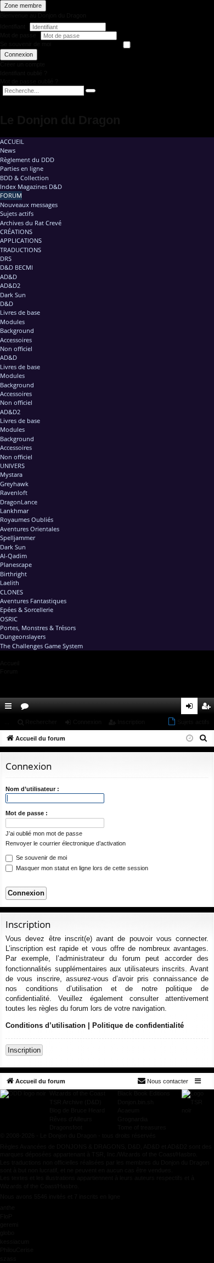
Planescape (16, 564)
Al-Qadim (13, 556)
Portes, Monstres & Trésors (38, 628)
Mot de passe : (26, 813)
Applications (21, 240)
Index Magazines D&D (31, 186)
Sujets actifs (16, 213)
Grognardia (132, 1119)
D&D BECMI (16, 267)
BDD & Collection (24, 178)
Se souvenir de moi (25, 44)
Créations (16, 231)
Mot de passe (19, 35)
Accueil (12, 141)
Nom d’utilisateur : (32, 789)
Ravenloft (13, 492)
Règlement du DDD (27, 159)
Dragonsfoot (65, 1127)
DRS (6, 258)
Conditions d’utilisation (45, 1025)
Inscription (131, 722)
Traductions (20, 250)
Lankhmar (14, 511)
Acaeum (128, 1110)
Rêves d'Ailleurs (70, 1119)
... (6, 722)
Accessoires (16, 340)
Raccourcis (10, 708)
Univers (12, 465)
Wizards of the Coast (77, 1093)
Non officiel (16, 348)
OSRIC (9, 619)
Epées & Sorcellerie (26, 609)
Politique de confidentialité (138, 1025)
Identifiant (12, 26)
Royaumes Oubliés (26, 519)
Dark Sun (13, 295)
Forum (11, 195)
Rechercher (41, 722)
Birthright (13, 574)
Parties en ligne (21, 168)
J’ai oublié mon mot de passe (43, 833)
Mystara (11, 474)
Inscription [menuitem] (208, 708)
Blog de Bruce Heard (77, 1110)
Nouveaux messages (29, 205)
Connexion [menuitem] (191, 708)
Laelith (9, 582)
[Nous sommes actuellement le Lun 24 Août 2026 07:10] (189, 738)
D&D (6, 303)
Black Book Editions (143, 1093)
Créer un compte (22, 64)
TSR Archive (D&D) (75, 1102)
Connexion (18, 54)
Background (17, 330)
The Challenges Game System (41, 646)
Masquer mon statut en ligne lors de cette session (81, 868)
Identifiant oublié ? (23, 73)
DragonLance (18, 502)
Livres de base (20, 312)
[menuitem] (174, 706)
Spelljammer (17, 537)
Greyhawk (14, 484)
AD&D (8, 276)
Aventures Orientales (29, 529)
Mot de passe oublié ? (29, 81)
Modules (12, 322)
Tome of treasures (141, 1127)
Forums (27, 708)
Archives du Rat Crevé (30, 223)
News (7, 150)
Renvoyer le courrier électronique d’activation (65, 843)
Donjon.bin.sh (135, 1102)
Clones (11, 592)
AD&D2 (10, 285)
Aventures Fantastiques (33, 601)
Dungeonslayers (23, 636)
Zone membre (23, 5)
